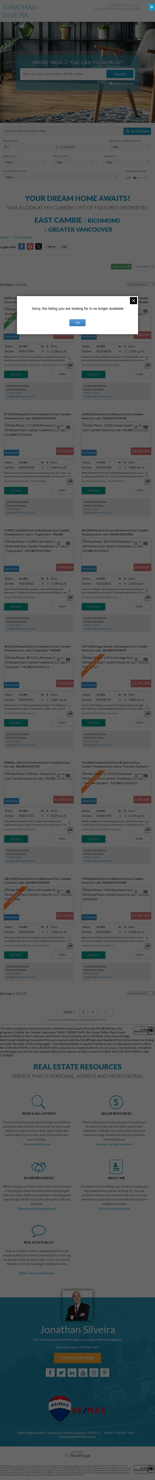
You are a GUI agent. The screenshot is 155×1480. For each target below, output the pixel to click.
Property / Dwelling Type (125, 140)
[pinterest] (104, 1372)
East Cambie (22, 237)
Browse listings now (37, 1144)
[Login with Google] (30, 248)
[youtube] (83, 1372)
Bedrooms (10, 156)
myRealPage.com (77, 1456)
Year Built (109, 156)
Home (4, 237)
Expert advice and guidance (37, 1208)
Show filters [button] (143, 266)
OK (77, 322)
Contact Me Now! (77, 1358)
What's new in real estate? (37, 1273)
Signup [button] (51, 246)
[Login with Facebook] (21, 248)
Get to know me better (114, 1208)
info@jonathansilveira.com (116, 9)
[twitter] (61, 1372)
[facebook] (50, 1372)
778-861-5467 (14, 392)
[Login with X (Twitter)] (38, 248)
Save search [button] (120, 266)
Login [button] (64, 246)
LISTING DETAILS (16, 374)
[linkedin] (72, 1372)
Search (119, 74)
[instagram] (93, 1372)
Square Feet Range (15, 171)
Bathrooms (60, 156)
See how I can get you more (114, 1144)
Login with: (8, 247)
